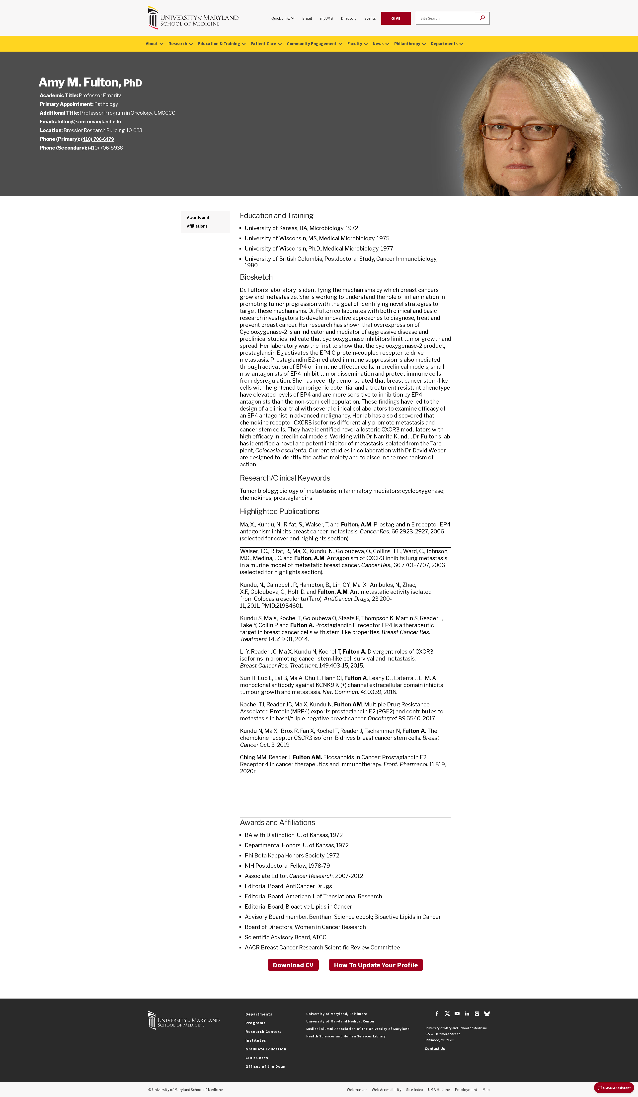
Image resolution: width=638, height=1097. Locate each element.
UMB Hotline (439, 1089)
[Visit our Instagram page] (477, 1014)
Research (177, 43)
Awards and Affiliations (198, 222)
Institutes (255, 1040)
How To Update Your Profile (376, 964)
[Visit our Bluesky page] (487, 1015)
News (378, 43)
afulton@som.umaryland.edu (88, 121)
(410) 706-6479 (97, 139)
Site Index (414, 1089)
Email (307, 18)
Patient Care (263, 43)
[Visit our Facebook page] (437, 1014)
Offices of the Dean (265, 1066)
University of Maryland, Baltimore (336, 1014)
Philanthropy (407, 43)
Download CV (293, 964)
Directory (348, 18)
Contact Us (435, 1048)
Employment (466, 1089)
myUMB (326, 18)
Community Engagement (312, 43)
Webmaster (357, 1089)
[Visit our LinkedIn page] (467, 1014)
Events (370, 18)
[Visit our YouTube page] (457, 1014)
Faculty (354, 43)
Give (396, 18)
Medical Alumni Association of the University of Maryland (358, 1028)
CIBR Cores (256, 1057)
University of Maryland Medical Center (340, 1021)
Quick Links (280, 18)
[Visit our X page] (447, 1014)
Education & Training (219, 43)
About (152, 43)
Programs (255, 1022)
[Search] (482, 18)
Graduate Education (265, 1048)
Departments (444, 43)
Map (486, 1089)
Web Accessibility (386, 1089)
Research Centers (263, 1031)
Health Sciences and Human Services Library (346, 1036)
